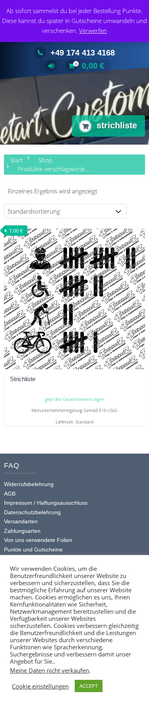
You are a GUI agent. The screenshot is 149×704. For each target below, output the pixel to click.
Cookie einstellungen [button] (40, 686)
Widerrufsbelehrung (29, 484)
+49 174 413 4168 (82, 52)
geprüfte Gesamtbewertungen (74, 399)
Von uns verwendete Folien (38, 540)
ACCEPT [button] (88, 685)
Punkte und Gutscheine (33, 549)
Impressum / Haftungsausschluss (45, 503)
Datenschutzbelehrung (32, 512)
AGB (9, 493)
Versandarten (21, 521)
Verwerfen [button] (93, 30)
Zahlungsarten (22, 531)
